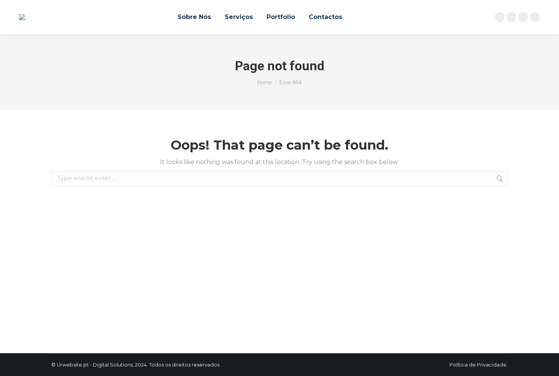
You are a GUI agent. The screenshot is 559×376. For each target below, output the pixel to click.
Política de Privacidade (478, 365)
